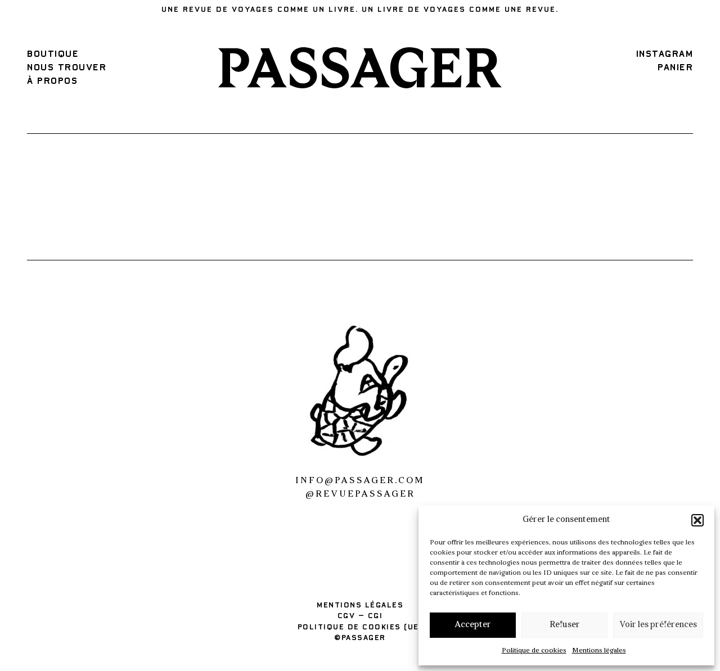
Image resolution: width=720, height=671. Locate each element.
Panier (675, 67)
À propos (52, 80)
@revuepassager (360, 494)
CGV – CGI (360, 616)
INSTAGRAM (664, 53)
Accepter (472, 625)
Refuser (565, 625)
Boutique (53, 53)
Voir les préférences (658, 625)
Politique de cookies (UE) (360, 627)
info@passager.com (360, 480)
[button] (697, 520)
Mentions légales (599, 650)
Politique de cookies (534, 650)
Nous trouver (66, 67)
